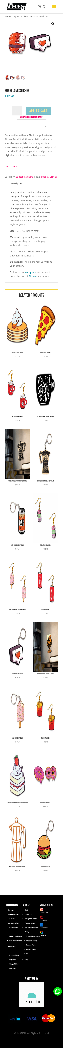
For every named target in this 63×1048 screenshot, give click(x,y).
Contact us (28, 914)
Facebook (44, 928)
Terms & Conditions (33, 936)
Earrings (11, 910)
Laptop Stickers (20, 16)
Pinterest (43, 920)
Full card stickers (15, 936)
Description (16, 183)
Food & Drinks (49, 176)
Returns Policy (31, 945)
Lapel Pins (11, 919)
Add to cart (38, 111)
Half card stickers (15, 940)
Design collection (31, 919)
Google (43, 935)
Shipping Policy (31, 940)
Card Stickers (13, 927)
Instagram (30, 272)
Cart (26, 910)
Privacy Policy (31, 949)
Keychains (11, 946)
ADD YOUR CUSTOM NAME (31, 117)
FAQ (27, 954)
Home (8, 16)
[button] (53, 24)
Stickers (33, 276)
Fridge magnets (13, 914)
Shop (26, 959)
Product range (30, 923)
